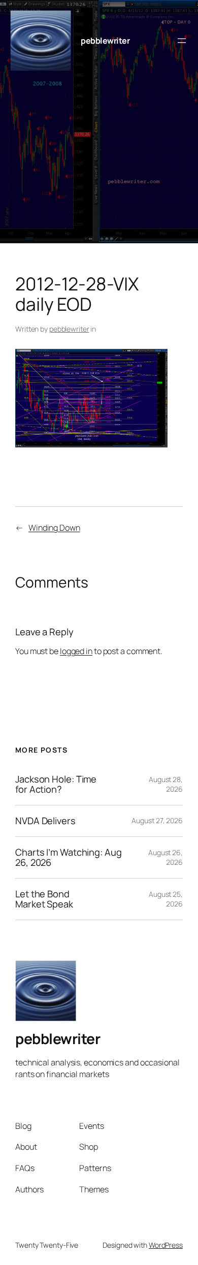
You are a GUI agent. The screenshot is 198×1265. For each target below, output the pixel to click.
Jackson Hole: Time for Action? (55, 784)
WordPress (166, 1245)
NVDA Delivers (45, 821)
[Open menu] (182, 41)
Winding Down (54, 527)
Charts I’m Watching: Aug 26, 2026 (68, 857)
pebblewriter (105, 40)
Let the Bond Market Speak (44, 899)
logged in (76, 651)
